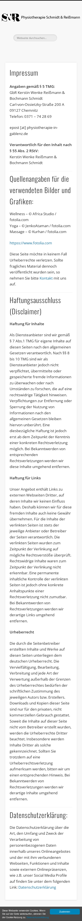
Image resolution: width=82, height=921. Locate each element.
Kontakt (46, 278)
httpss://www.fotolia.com (31, 242)
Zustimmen (64, 911)
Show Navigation (66, 37)
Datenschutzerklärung (38, 917)
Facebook (40, 48)
